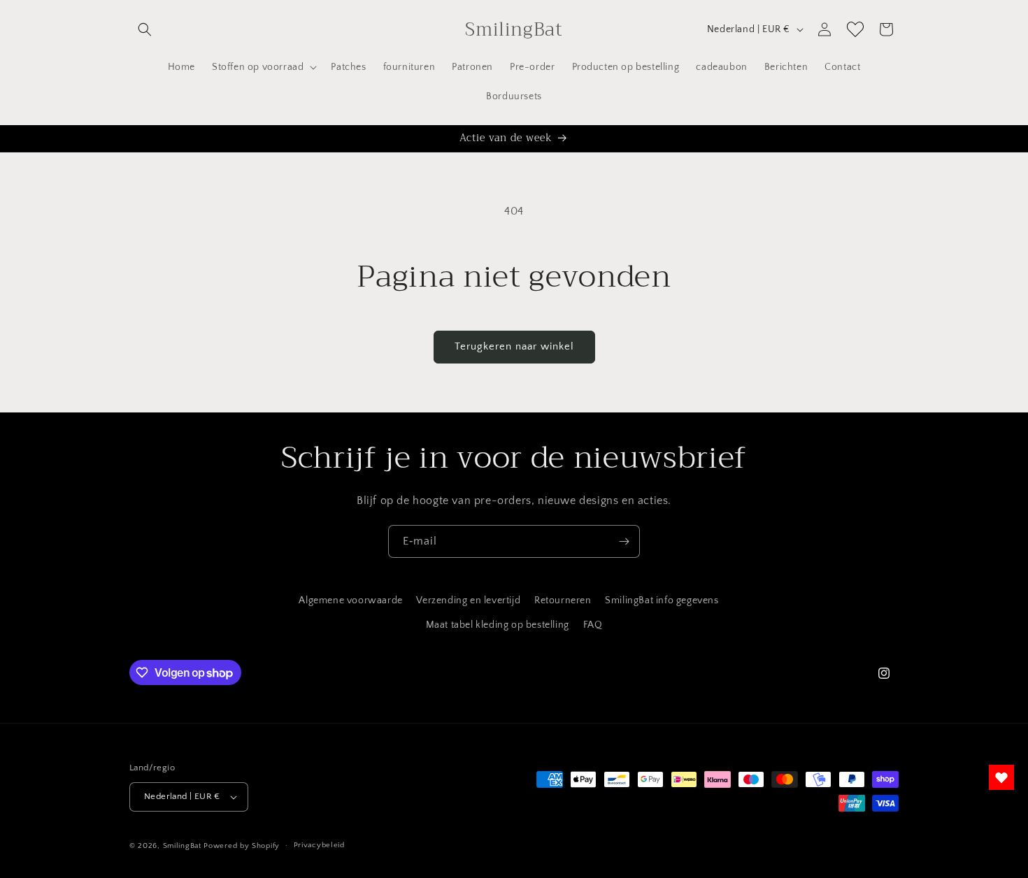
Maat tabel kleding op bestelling (497, 625)
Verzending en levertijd (468, 600)
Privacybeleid (319, 845)
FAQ (593, 625)
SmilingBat (182, 846)
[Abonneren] (623, 541)
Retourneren (563, 600)
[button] (144, 29)
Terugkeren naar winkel (514, 346)
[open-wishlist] (1001, 777)
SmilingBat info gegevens (661, 600)
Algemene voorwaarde (350, 600)
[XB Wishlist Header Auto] (855, 29)
